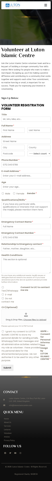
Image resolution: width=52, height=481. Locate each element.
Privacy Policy (9, 440)
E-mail (8, 294)
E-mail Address (10, 171)
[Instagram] (20, 453)
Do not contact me (7, 300)
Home (6, 418)
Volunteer (8, 433)
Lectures (7, 429)
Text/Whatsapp (9, 290)
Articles (7, 437)
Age (3, 182)
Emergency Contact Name (17, 222)
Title (4, 114)
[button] (45, 5)
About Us (7, 422)
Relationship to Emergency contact (22, 244)
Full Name (7, 125)
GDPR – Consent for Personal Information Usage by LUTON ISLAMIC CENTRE (45, 345)
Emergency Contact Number (18, 233)
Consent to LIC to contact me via (35, 289)
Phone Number (10, 160)
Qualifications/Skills (13, 200)
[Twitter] (10, 453)
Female (20, 193)
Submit (7, 367)
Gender (32, 193)
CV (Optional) (9, 307)
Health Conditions (11, 255)
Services (7, 426)
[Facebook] (5, 453)
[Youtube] (15, 453)
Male (7, 193)
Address (6, 136)
